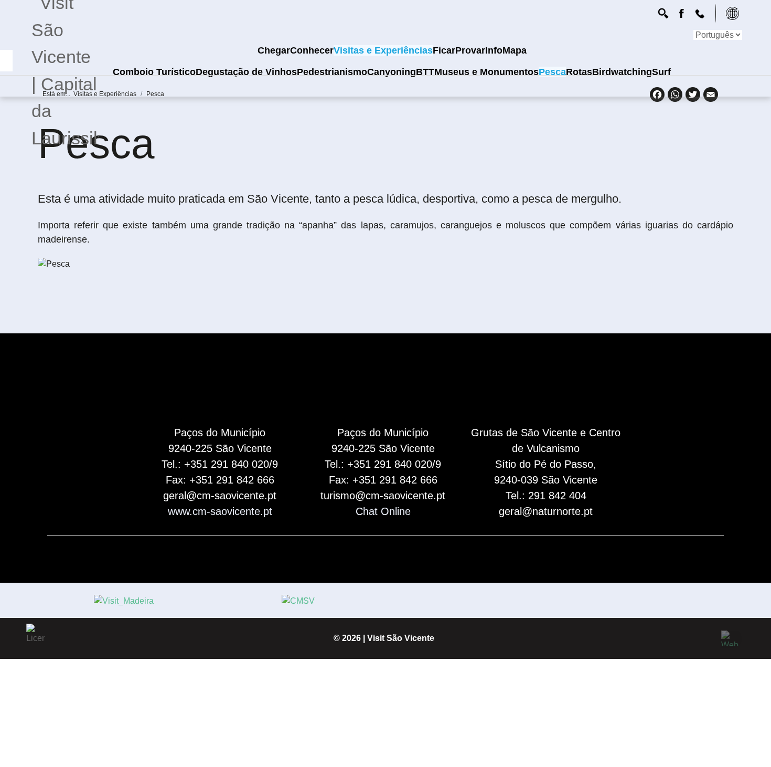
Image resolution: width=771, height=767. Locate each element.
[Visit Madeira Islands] (124, 600)
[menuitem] (274, 50)
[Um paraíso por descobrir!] (664, 12)
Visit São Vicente (400, 638)
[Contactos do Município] (701, 12)
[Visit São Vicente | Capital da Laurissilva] (64, 89)
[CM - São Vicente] (298, 600)
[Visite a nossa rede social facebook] (682, 12)
